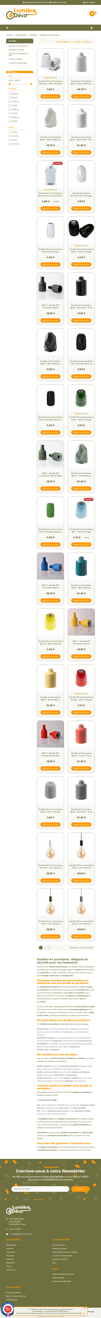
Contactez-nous (11, 1300)
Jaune (15, 109)
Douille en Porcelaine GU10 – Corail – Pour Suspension (81, 754)
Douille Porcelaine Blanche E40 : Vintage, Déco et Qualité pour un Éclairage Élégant (81, 194)
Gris (14, 105)
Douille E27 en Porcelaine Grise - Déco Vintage (50, 810)
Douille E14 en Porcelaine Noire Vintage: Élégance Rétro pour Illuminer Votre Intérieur (50, 418)
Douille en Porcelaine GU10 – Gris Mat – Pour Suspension (81, 810)
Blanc (15, 94)
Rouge (15, 117)
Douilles (13, 40)
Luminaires (10, 1259)
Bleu (15, 98)
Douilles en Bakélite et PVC (18, 54)
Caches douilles (15, 59)
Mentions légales (58, 1278)
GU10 (15, 144)
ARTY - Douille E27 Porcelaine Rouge (50, 754)
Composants (10, 1252)
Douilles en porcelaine (18, 46)
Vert (14, 121)
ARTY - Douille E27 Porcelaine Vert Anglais (50, 474)
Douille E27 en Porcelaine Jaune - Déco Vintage (50, 642)
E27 (15, 136)
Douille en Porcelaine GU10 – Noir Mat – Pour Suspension (81, 306)
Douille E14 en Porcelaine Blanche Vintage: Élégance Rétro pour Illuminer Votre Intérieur (50, 250)
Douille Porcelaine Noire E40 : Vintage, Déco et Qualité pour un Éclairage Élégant (81, 362)
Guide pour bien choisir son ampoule (65, 1252)
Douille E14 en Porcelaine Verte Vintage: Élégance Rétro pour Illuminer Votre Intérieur (50, 530)
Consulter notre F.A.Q (59, 1259)
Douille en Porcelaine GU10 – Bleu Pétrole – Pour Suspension (81, 586)
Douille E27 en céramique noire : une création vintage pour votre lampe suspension (81, 866)
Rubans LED (10, 1263)
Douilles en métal (16, 49)
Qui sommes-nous (58, 1245)
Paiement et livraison (59, 1248)
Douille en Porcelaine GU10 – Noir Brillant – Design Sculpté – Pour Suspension (50, 362)
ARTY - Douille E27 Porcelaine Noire (50, 306)
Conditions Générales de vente (62, 1274)
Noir (14, 113)
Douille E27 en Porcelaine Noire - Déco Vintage (81, 250)
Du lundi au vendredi (13, 1292)
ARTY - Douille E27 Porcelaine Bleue (50, 586)
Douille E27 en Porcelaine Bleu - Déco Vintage (81, 530)
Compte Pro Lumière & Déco (62, 1255)
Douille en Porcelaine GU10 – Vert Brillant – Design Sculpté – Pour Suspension (81, 474)
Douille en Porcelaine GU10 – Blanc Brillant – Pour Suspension (81, 82)
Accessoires (10, 1255)
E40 (14, 140)
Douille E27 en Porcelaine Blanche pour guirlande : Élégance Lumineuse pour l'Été (50, 194)
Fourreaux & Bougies (18, 63)
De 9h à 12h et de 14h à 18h (15, 1296)
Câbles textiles (11, 1245)
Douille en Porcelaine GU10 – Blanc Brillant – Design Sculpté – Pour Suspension (50, 138)
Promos (9, 1266)
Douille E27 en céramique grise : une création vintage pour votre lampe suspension (81, 922)
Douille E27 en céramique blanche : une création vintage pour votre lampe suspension (50, 866)
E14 (14, 132)
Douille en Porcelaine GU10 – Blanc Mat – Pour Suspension (81, 138)
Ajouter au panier (50, 96)
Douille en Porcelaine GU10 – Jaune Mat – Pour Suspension (50, 698)
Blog (54, 1263)
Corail (15, 101)
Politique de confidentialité (61, 1281)
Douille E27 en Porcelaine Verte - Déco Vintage (81, 418)
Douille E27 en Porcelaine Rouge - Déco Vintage (81, 698)
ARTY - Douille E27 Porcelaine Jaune (81, 642)
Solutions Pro (10, 1270)
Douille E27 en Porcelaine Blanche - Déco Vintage (50, 82)
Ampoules (9, 1248)
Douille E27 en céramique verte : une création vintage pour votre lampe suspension (50, 922)
